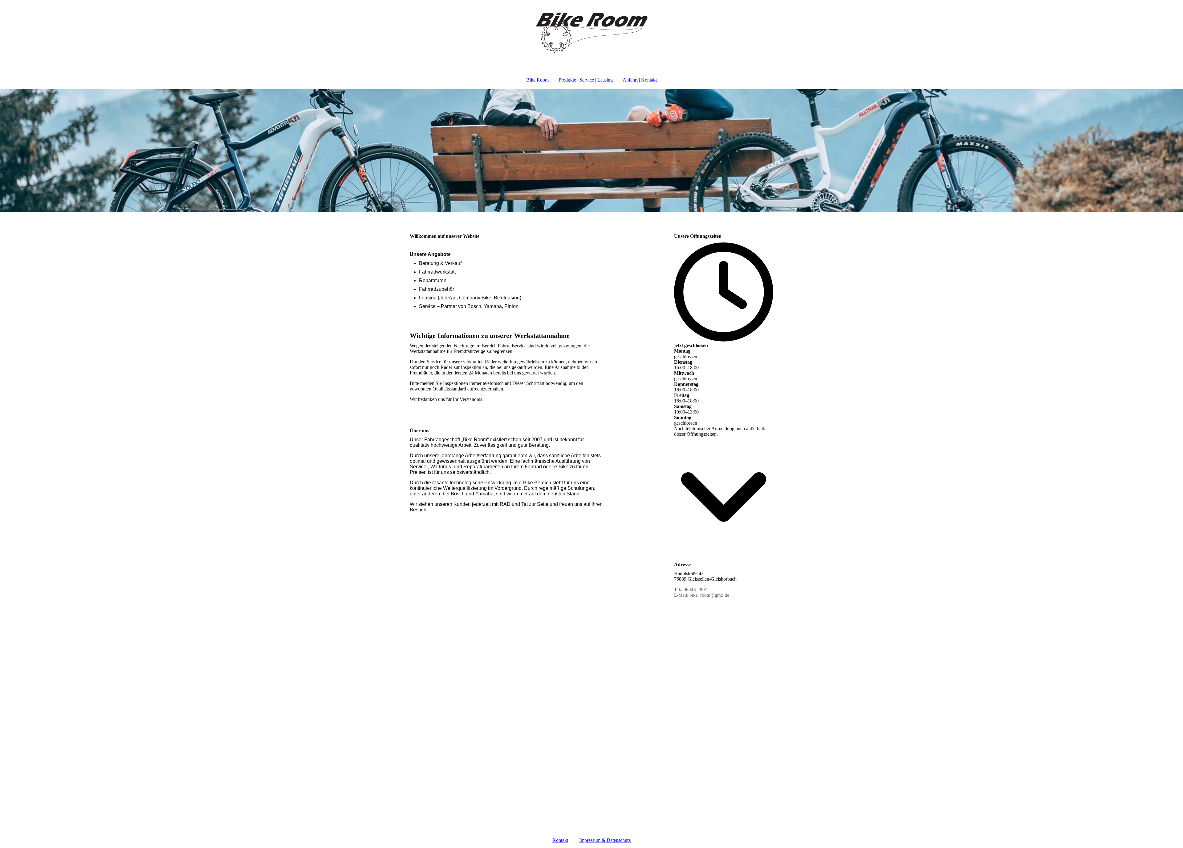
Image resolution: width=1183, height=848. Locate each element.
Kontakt (560, 840)
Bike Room (537, 79)
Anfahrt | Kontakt (640, 79)
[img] (591, 32)
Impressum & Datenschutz (605, 840)
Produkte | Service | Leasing (586, 79)
